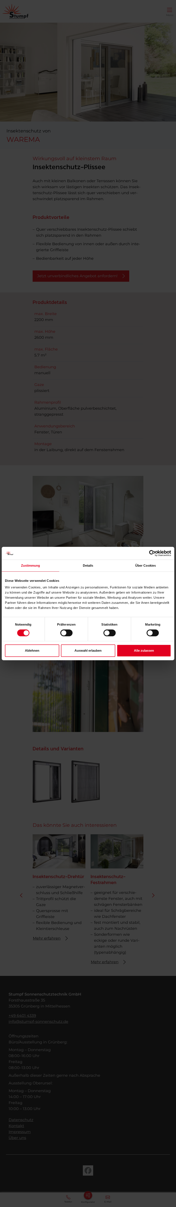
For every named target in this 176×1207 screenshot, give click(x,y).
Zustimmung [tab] (30, 565)
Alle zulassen (144, 650)
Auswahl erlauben (88, 650)
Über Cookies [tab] (145, 565)
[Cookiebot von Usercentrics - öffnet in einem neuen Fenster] (152, 553)
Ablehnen (32, 650)
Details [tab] (88, 565)
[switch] (66, 632)
